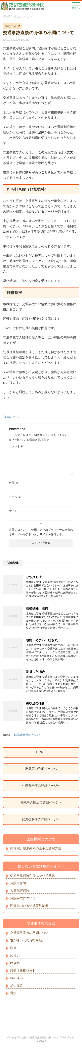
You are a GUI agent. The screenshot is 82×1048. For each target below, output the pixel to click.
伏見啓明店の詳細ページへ (41, 819)
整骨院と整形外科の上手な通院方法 (35, 848)
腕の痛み (16, 978)
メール (15, 496)
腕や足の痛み (35, 703)
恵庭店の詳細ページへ (41, 768)
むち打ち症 (34, 577)
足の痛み (16, 985)
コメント (16, 446)
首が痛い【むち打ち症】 (27, 940)
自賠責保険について (27, 735)
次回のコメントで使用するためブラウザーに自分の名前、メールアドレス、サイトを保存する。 (41, 532)
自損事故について (23, 898)
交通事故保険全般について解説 (32, 875)
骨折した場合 (35, 671)
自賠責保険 (18, 883)
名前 (13, 482)
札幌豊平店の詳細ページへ (41, 785)
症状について (11, 416)
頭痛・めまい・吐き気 (42, 640)
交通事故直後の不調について (31, 932)
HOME (41, 752)
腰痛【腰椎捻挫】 (23, 970)
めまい (15, 955)
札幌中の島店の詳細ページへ (41, 802)
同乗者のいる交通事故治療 (29, 905)
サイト (13, 510)
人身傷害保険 (19, 890)
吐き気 (15, 963)
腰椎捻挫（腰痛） (38, 608)
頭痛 (13, 948)
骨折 (13, 993)
